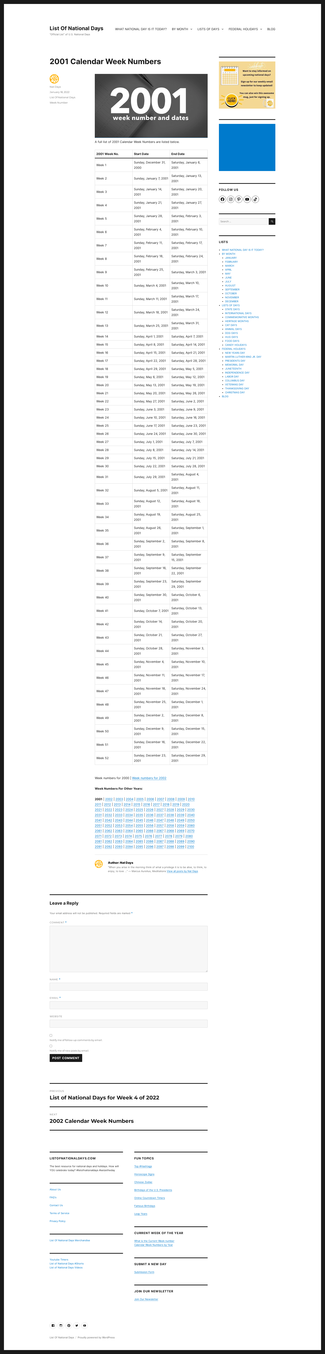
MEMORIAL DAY (234, 364)
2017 (156, 804)
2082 (108, 841)
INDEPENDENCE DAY (237, 372)
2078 (168, 836)
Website (56, 1016)
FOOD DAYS (232, 340)
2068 (170, 831)
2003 (119, 799)
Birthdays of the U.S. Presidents (153, 1189)
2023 (118, 810)
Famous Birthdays (144, 1205)
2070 (190, 831)
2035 (139, 815)
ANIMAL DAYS (233, 329)
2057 (160, 825)
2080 (189, 836)
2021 (98, 810)
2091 (98, 846)
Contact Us (56, 1205)
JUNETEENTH (233, 368)
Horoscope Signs (144, 1174)
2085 (139, 841)
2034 (129, 815)
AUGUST (230, 285)
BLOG (271, 29)
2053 (118, 825)
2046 (149, 820)
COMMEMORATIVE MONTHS (242, 317)
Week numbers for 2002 (149, 778)
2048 (170, 820)
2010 (191, 799)
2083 (118, 841)
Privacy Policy (57, 1221)
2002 (109, 799)
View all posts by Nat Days (182, 871)
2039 (180, 815)
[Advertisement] (247, 147)
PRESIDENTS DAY (235, 360)
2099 (180, 846)
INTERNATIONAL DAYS (238, 313)
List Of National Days (76, 28)
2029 (180, 810)
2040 (191, 815)
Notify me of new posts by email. (69, 1050)
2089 (180, 841)
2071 (98, 836)
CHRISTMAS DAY (235, 392)
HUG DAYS (231, 336)
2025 (139, 810)
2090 (191, 841)
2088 (170, 841)
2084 (129, 841)
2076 (148, 836)
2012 (107, 804)
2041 (98, 820)
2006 (150, 799)
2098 (170, 846)
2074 (128, 836)
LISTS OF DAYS (208, 29)
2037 (160, 815)
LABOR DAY (232, 376)
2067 (160, 831)
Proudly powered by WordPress (96, 1337)
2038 (170, 815)
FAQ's (53, 1197)
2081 (98, 841)
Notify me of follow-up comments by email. (76, 1040)
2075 (138, 836)
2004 (129, 799)
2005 (140, 799)
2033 (118, 815)
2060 (191, 825)
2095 (139, 846)
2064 (129, 831)
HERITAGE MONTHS (237, 321)
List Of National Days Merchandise (70, 1240)
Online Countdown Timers (149, 1197)
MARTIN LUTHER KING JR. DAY (243, 356)
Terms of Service (59, 1213)
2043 (118, 820)
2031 (98, 815)
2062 (108, 831)
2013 (117, 804)
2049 (180, 820)
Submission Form (144, 1271)
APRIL (228, 269)
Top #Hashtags (143, 1166)
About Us (55, 1189)
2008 (171, 799)
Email (55, 998)
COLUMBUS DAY (235, 380)
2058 (170, 825)
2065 (139, 831)
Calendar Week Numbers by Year (153, 1244)
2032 (108, 815)
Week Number (59, 102)
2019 (175, 804)
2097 (160, 846)
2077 (158, 836)
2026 (149, 810)
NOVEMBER (232, 297)
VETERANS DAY (234, 384)
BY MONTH (180, 29)
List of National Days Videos (66, 1267)
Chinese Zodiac (143, 1182)
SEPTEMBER (232, 289)
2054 (129, 825)
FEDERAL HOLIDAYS (243, 29)
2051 (98, 825)
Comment (58, 922)
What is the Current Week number (154, 1240)
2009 (181, 799)
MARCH (229, 265)
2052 (108, 825)
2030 (191, 810)
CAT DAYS (231, 325)
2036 (149, 815)
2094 (129, 846)
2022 (108, 810)
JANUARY (231, 257)
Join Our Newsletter (146, 1299)
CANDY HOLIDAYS (236, 344)
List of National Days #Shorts (67, 1263)
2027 (160, 810)
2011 (98, 804)
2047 (160, 820)
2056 (149, 825)
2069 (180, 831)
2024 (129, 810)
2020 (186, 804)
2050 (191, 820)
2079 (178, 836)
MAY (228, 273)
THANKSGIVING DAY (237, 388)
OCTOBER (231, 293)
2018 (165, 804)
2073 (118, 836)
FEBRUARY (231, 261)
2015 (136, 804)
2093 (118, 846)
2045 (139, 820)
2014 (127, 804)
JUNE (228, 277)
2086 (149, 841)
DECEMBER (231, 301)
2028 (170, 810)
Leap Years (140, 1213)
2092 (108, 846)
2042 (108, 820)
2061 (98, 831)
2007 (160, 799)
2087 (160, 841)
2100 (190, 846)
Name (55, 979)
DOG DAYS (231, 332)
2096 (149, 846)
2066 (149, 831)
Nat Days (55, 86)
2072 (108, 836)
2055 (139, 825)
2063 (118, 831)
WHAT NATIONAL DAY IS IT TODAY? (141, 29)
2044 (129, 820)
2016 (146, 804)
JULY (228, 281)
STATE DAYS (232, 309)
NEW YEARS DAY (235, 352)
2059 (180, 825)
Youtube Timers (59, 1259)
